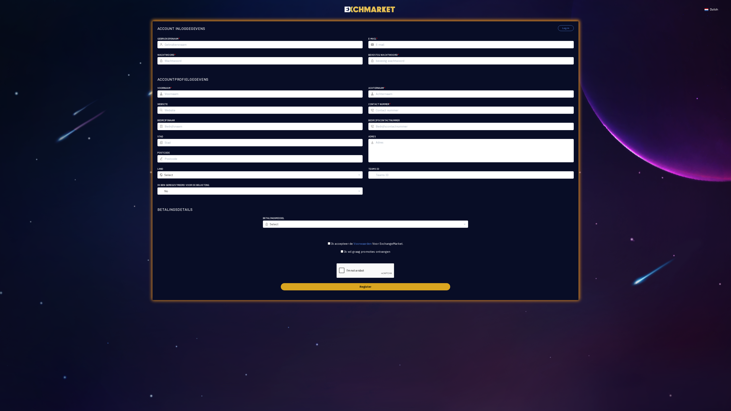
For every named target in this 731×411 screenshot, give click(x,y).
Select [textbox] (168, 175)
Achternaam (376, 88)
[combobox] (260, 174)
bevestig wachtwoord (383, 54)
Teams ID (373, 168)
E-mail (372, 38)
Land (160, 168)
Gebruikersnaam (168, 38)
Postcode (163, 152)
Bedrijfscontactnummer (384, 120)
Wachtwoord (166, 54)
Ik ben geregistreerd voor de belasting (183, 185)
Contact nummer (379, 104)
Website (162, 104)
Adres (372, 136)
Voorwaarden (363, 243)
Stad (160, 136)
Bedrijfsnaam (166, 120)
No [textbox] (166, 191)
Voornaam (164, 88)
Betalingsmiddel (273, 218)
